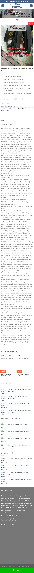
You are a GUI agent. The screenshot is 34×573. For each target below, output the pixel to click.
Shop (20, 11)
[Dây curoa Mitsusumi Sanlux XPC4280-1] (8, 363)
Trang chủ (15, 11)
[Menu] (2, 5)
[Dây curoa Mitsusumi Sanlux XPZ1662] (25, 363)
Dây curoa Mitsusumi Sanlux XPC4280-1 (7, 375)
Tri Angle (7, 110)
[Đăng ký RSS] (12, 519)
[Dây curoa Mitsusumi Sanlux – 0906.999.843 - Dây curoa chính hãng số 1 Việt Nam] (17, 6)
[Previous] (1, 367)
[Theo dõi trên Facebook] (2, 519)
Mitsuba (24, 108)
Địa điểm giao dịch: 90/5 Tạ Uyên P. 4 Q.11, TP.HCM (14, 511)
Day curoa (6, 108)
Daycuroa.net (5, 496)
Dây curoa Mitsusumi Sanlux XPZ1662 (23, 375)
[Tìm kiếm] (31, 5)
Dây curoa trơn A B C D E (13, 106)
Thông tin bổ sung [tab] (6, 124)
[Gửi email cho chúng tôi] (6, 519)
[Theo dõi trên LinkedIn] (15, 519)
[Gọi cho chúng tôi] (9, 519)
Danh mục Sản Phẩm (15, 566)
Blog (23, 566)
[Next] (33, 367)
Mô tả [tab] (3, 121)
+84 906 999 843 (12, 516)
